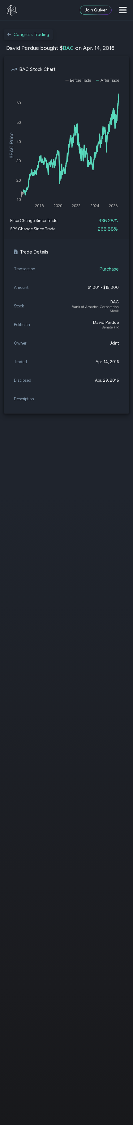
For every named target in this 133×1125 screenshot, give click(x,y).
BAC (68, 48)
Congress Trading (31, 34)
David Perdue (106, 322)
